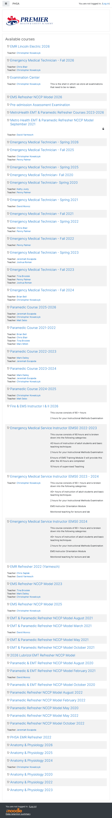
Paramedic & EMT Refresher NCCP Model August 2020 (51, 663)
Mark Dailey (23, 358)
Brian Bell (22, 296)
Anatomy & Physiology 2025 (31, 753)
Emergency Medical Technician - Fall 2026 (42, 60)
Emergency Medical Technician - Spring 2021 (44, 200)
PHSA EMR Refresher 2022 (30, 737)
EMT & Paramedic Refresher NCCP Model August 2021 (51, 618)
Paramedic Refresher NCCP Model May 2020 (44, 708)
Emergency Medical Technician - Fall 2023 (42, 269)
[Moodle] (14, 810)
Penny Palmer (24, 159)
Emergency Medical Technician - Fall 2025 (42, 150)
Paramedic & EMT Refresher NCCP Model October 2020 (52, 685)
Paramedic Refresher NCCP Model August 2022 (46, 692)
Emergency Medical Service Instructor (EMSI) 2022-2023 (53, 428)
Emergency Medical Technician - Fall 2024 (42, 290)
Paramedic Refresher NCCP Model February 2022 (47, 700)
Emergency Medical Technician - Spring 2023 (44, 252)
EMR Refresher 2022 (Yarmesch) (35, 566)
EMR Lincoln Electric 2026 (30, 46)
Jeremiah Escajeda (26, 259)
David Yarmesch (25, 134)
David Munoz (23, 206)
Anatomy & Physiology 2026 (31, 745)
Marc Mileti (22, 344)
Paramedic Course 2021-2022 (33, 328)
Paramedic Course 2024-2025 (33, 389)
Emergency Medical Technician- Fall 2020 (41, 175)
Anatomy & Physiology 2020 (31, 774)
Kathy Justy (23, 189)
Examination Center (25, 77)
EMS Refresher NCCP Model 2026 (36, 97)
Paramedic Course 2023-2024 (33, 368)
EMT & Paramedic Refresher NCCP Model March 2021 (51, 626)
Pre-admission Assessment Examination (40, 105)
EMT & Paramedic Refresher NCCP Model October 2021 (52, 647)
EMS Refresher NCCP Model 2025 (36, 604)
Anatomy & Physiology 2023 (31, 790)
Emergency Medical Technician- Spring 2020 (44, 182)
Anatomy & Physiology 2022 (31, 782)
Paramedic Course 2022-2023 (33, 351)
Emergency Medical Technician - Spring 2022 (44, 221)
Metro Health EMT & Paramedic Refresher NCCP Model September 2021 (51, 122)
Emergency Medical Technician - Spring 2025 (44, 167)
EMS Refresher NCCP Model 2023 (36, 584)
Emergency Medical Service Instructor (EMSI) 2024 (48, 521)
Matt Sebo (22, 320)
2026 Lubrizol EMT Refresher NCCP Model (42, 655)
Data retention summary (18, 814)
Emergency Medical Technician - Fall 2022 (42, 238)
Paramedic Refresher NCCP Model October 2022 (47, 723)
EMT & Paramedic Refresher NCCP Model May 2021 (49, 640)
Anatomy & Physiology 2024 (31, 760)
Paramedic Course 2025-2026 (33, 307)
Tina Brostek (23, 276)
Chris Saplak (23, 573)
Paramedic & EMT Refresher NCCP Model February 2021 (53, 671)
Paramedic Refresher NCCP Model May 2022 (44, 715)
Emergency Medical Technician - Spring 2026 (44, 142)
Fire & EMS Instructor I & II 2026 (34, 406)
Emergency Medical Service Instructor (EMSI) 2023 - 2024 (54, 476)
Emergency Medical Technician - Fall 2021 (42, 214)
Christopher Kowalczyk (29, 53)
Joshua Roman (24, 262)
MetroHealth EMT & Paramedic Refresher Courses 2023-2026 (57, 112)
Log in (106, 3)
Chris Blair (22, 67)
